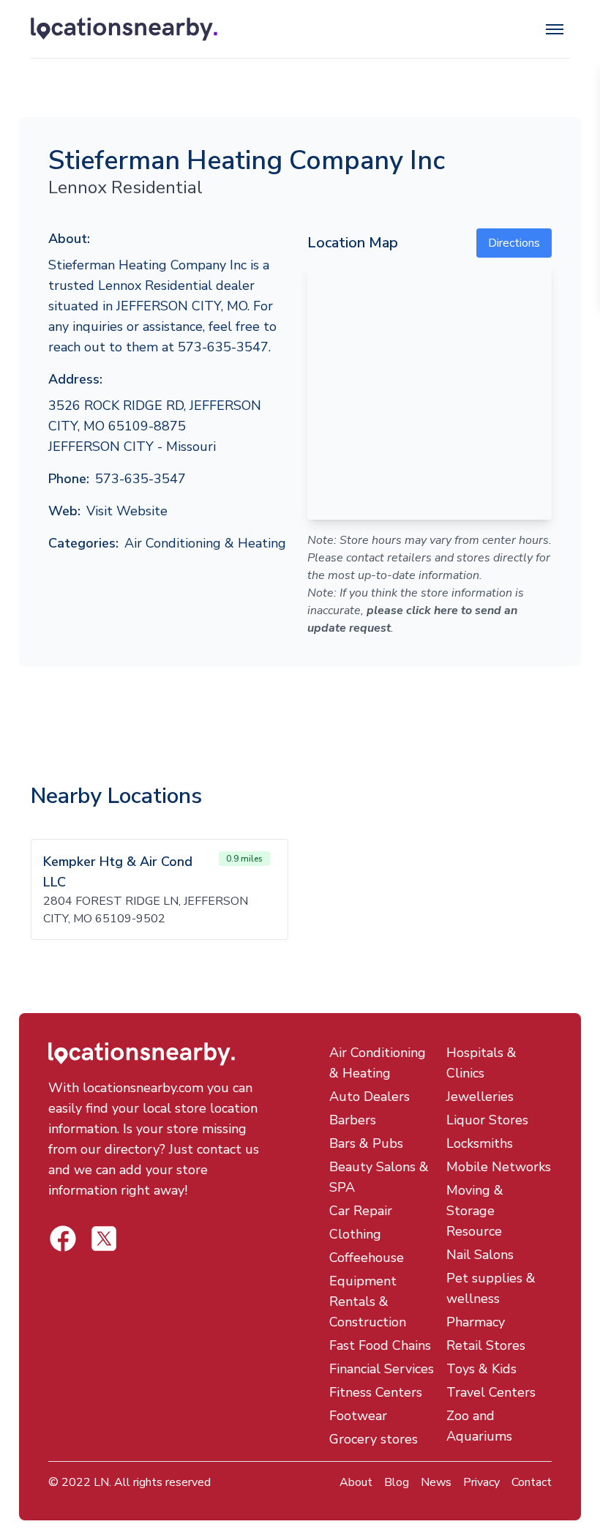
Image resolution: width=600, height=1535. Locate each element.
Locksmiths (479, 1143)
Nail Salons (480, 1254)
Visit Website (127, 511)
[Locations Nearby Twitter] (63, 1238)
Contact (531, 1482)
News (436, 1482)
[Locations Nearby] (192, 29)
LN (101, 1482)
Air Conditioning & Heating (205, 543)
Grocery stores (373, 1439)
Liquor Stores (487, 1120)
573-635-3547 (140, 479)
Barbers (352, 1120)
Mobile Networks (498, 1167)
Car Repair (360, 1211)
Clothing (355, 1234)
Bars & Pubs (366, 1143)
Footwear (358, 1415)
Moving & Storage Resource (474, 1210)
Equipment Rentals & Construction (367, 1301)
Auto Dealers (369, 1096)
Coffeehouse (366, 1257)
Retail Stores (485, 1345)
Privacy (481, 1482)
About (356, 1482)
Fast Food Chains (380, 1345)
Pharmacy (475, 1322)
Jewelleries (480, 1096)
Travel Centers (491, 1392)
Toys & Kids (481, 1369)
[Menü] (554, 29)
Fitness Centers (375, 1392)
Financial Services (381, 1369)
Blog (396, 1482)
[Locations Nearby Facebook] (104, 1238)
